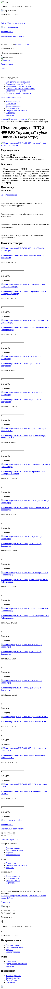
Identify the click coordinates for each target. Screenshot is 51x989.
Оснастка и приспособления (18, 84)
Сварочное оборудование (16, 91)
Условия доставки (13, 876)
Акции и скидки (13, 848)
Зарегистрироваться (16, 23)
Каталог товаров (13, 855)
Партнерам (10, 883)
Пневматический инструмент (18, 93)
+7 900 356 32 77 (22, 44)
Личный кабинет (13, 880)
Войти (3, 23)
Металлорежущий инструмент (19, 86)
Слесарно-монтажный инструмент (20, 88)
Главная (4, 119)
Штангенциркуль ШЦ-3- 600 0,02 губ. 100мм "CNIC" (25, 721)
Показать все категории (11, 97)
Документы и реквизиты (16, 865)
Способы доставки (9, 195)
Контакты (10, 868)
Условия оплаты (13, 878)
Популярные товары (14, 850)
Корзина (9, 852)
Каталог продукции (19, 119)
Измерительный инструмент (18, 82)
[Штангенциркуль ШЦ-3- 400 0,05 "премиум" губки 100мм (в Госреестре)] (25, 144)
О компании (11, 863)
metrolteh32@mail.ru (9, 839)
